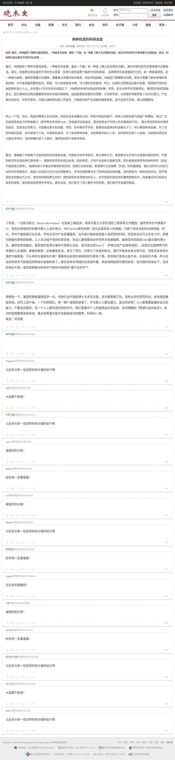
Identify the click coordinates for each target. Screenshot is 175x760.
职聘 (51, 24)
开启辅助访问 (132, 2)
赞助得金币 (148, 3)
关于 (120, 742)
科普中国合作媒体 (141, 754)
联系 (126, 742)
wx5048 (9, 495)
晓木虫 (17, 14)
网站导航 (168, 3)
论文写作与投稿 (22, 32)
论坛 (24, 24)
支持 (23, 276)
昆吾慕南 (10, 549)
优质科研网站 (138, 748)
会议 (91, 24)
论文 (64, 24)
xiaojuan (9, 522)
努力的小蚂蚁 (12, 657)
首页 (10, 24)
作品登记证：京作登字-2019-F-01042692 (72, 754)
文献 (37, 24)
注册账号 (168, 15)
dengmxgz (10, 361)
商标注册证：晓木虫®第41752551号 (109, 754)
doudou (9, 468)
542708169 (10, 684)
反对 (33, 276)
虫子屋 (120, 24)
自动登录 (155, 10)
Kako (8, 711)
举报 (166, 202)
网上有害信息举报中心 (40, 754)
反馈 (150, 742)
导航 (156, 742)
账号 (115, 10)
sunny (8, 442)
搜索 (148, 24)
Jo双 (8, 603)
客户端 (29, 3)
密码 (115, 15)
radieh (8, 388)
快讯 (105, 24)
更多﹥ (163, 24)
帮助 (144, 742)
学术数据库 (19, 3)
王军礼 (9, 415)
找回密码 (168, 10)
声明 (132, 742)
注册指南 (158, 3)
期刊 (78, 24)
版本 (163, 742)
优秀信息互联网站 (154, 748)
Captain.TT (10, 576)
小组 (135, 24)
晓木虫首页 (8, 3)
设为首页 (137, 3)
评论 (12, 202)
